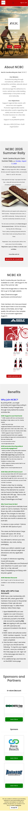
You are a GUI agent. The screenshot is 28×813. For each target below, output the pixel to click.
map (20, 229)
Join (26, 2)
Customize (18, 805)
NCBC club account (19, 478)
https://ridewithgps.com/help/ (11, 499)
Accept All (14, 807)
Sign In (22, 2)
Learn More (14, 719)
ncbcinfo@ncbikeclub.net (7, 443)
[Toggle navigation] (13, 2)
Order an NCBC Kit (14, 376)
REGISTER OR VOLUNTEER (14, 259)
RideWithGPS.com (14, 612)
